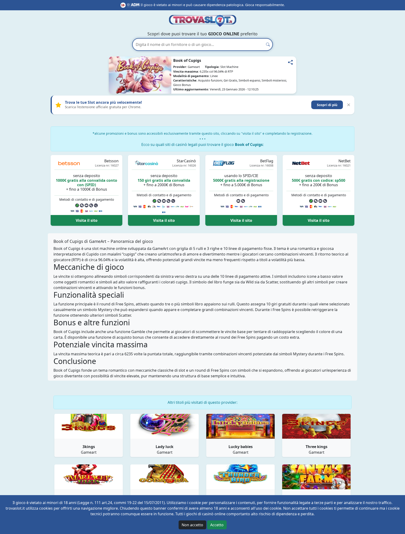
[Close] (349, 105)
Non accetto (192, 524)
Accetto (217, 524)
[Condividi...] (290, 62)
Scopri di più (327, 105)
